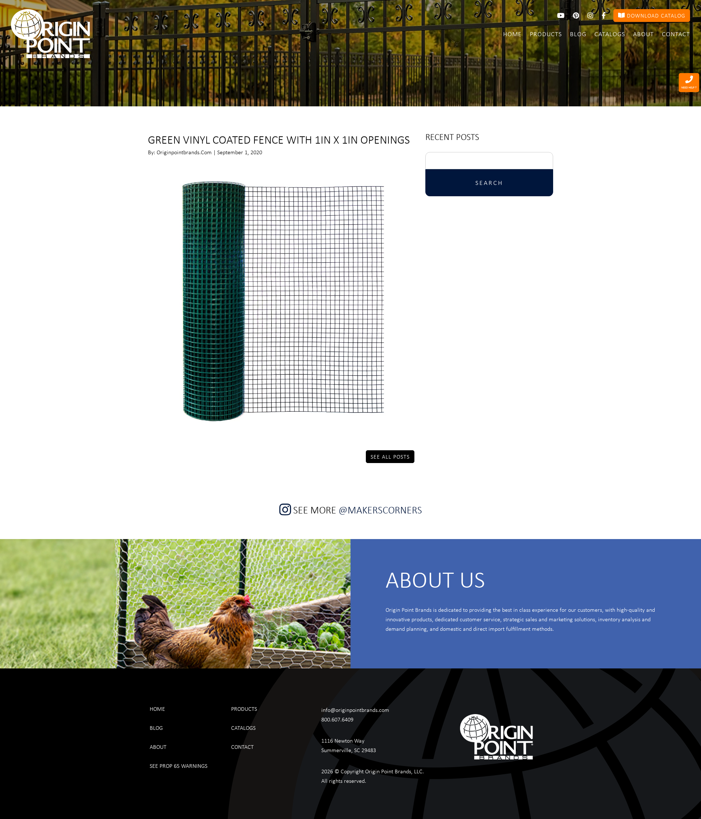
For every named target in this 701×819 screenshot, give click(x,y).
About (643, 33)
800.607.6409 (337, 719)
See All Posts (390, 456)
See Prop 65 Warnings (178, 765)
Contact (676, 33)
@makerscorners (380, 509)
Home (512, 33)
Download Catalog (655, 15)
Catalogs (609, 33)
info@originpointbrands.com (355, 710)
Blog (578, 33)
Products (546, 33)
